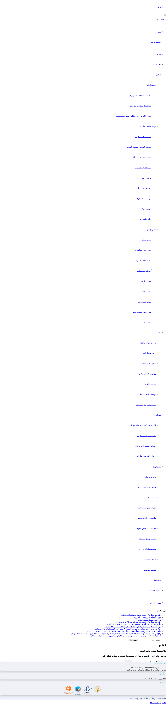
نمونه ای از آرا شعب (143, 168)
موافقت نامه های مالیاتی (146, 394)
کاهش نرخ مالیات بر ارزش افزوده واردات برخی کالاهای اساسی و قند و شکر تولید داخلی (126, 636)
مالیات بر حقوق (150, 477)
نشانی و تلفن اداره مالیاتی (146, 405)
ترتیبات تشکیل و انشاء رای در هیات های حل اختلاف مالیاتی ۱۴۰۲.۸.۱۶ (133, 627)
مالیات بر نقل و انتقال (147, 539)
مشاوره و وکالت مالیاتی (146, 436)
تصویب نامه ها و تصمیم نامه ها (139, 147)
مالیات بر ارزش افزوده (147, 487)
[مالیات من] (161, 19)
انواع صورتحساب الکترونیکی (149, 620)
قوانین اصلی (151, 85)
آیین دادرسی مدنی (144, 271)
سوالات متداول (144, 670)
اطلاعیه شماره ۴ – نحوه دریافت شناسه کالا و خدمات (140, 622)
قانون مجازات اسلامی (142, 250)
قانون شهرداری (145, 291)
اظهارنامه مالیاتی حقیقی (146, 518)
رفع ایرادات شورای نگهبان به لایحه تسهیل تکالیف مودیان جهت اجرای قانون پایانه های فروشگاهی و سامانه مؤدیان (116, 633)
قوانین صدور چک (144, 302)
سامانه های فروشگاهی (147, 508)
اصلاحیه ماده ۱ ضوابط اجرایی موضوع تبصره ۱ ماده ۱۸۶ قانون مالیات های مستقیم (128, 629)
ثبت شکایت (131, 670)
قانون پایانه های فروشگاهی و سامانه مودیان (133, 116)
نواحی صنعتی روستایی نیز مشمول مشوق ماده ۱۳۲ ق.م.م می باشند (134, 624)
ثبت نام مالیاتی (150, 497)
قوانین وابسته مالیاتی (147, 126)
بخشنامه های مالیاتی (143, 137)
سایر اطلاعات (145, 219)
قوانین (158, 75)
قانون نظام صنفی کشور (141, 312)
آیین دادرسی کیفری (143, 260)
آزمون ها (157, 580)
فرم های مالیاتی (149, 353)
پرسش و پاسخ (155, 590)
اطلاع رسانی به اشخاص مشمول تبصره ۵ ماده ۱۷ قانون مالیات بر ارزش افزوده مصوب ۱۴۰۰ (124, 631)
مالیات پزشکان (150, 559)
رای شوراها (146, 209)
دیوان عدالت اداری (144, 198)
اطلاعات (157, 332)
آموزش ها (157, 467)
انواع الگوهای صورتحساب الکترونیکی (146, 617)
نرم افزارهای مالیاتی (148, 343)
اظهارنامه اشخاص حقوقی (146, 528)
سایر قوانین (151, 229)
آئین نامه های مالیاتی (143, 188)
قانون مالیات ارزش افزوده (140, 106)
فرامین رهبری (145, 178)
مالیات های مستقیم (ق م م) (140, 95)
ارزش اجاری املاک (148, 363)
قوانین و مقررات (159, 670)
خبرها (159, 54)
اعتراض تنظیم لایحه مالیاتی (145, 446)
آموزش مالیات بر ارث (147, 549)
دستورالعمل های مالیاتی (141, 157)
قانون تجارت (146, 281)
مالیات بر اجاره (150, 570)
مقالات (158, 64)
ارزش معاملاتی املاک (147, 374)
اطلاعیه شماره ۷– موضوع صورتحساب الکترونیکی (141, 615)
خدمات (158, 415)
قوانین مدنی (146, 240)
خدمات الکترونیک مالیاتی (146, 456)
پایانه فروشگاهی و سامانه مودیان (143, 425)
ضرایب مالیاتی (150, 384)
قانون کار (147, 322)
